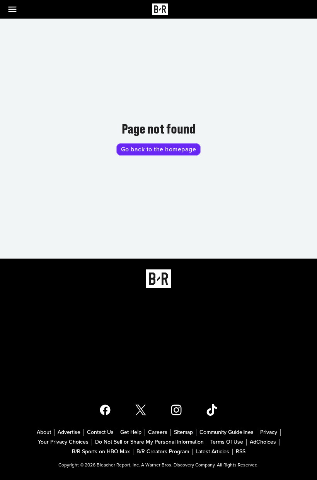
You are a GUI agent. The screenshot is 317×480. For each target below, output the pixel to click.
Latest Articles (212, 452)
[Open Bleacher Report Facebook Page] (105, 410)
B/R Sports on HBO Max (101, 452)
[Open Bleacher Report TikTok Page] (212, 410)
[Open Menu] (17, 9)
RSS (240, 452)
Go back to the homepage (158, 149)
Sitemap (183, 432)
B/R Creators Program (162, 452)
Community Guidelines (226, 432)
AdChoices (263, 442)
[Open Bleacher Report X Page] (141, 410)
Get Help (130, 432)
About (44, 432)
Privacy (268, 432)
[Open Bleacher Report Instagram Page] (176, 410)
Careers (157, 432)
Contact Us (100, 432)
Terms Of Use (226, 442)
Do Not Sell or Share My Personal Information (149, 442)
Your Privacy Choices (63, 442)
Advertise (69, 432)
